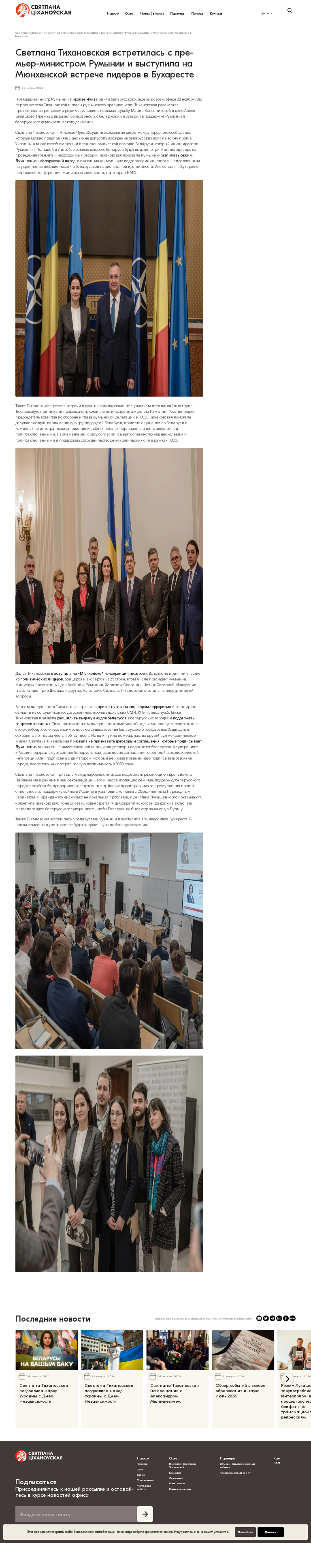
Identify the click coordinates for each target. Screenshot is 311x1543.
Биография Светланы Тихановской (182, 1465)
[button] (287, 1379)
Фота (140, 1469)
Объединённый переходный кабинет (237, 1465)
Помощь (197, 13)
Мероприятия (145, 1480)
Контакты (216, 13)
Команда (175, 1472)
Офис (129, 13)
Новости (113, 13)
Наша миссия (177, 1483)
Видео (141, 1474)
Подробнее (245, 1532)
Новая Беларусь (152, 13)
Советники (176, 1478)
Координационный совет (235, 1472)
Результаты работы (144, 1487)
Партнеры (177, 13)
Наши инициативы (180, 1489)
